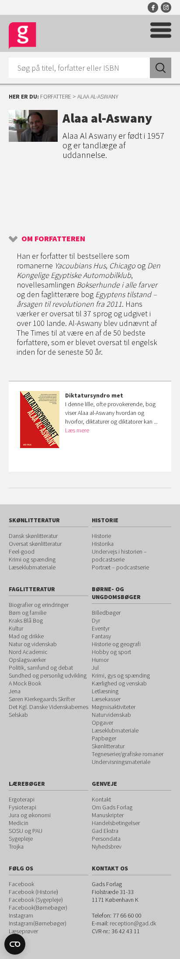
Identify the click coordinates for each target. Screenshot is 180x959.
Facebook (153, 7)
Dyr (96, 620)
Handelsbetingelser (116, 823)
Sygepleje (21, 839)
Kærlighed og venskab (119, 683)
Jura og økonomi (30, 815)
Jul (95, 667)
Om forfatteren (53, 238)
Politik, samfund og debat (41, 667)
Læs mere (77, 430)
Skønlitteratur (108, 746)
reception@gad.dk (133, 923)
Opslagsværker (27, 660)
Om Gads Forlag (112, 807)
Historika (103, 544)
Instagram (166, 7)
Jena (15, 691)
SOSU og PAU (25, 831)
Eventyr (101, 628)
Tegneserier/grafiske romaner (127, 754)
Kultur (16, 628)
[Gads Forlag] (22, 36)
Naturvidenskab (111, 715)
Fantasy (101, 636)
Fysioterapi (22, 807)
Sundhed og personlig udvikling (48, 675)
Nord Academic (28, 652)
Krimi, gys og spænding (121, 675)
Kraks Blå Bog (26, 620)
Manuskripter (108, 815)
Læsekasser (106, 699)
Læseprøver (23, 931)
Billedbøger (106, 612)
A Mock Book (25, 683)
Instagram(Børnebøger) (37, 923)
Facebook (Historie (32, 892)
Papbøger (104, 738)
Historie (101, 536)
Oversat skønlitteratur (35, 544)
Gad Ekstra (105, 831)
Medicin (18, 823)
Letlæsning (105, 691)
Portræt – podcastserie (120, 567)
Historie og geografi (116, 644)
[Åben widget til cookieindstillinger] (14, 944)
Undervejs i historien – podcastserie (119, 555)
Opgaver (102, 722)
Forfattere (55, 96)
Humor (100, 660)
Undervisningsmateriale (121, 762)
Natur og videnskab (33, 644)
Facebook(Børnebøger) (38, 907)
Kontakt (101, 799)
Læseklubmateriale (32, 567)
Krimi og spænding (32, 559)
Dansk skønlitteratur (33, 536)
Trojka (16, 846)
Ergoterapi (22, 799)
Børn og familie (27, 612)
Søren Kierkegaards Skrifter (42, 699)
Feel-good (22, 551)
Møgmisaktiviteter (113, 707)
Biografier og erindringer (39, 605)
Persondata (106, 839)
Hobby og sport (111, 652)
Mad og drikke (26, 636)
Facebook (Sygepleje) (36, 900)
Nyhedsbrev (106, 846)
